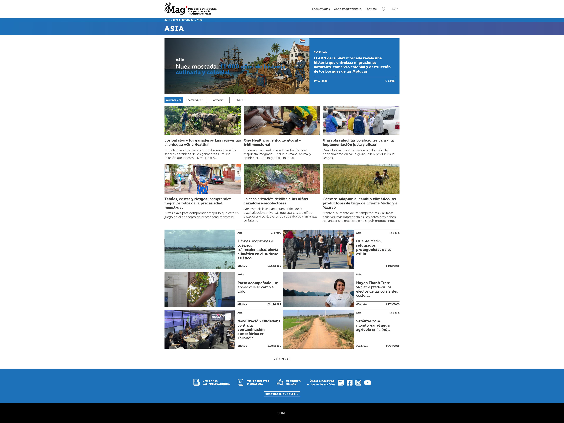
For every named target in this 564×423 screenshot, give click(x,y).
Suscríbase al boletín (281, 394)
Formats (371, 9)
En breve (321, 51)
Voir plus (281, 359)
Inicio (167, 19)
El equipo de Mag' (293, 382)
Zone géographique (347, 9)
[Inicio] (190, 8)
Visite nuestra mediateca (258, 382)
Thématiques (321, 9)
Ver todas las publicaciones (216, 382)
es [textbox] (393, 9)
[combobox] (395, 9)
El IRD (282, 413)
